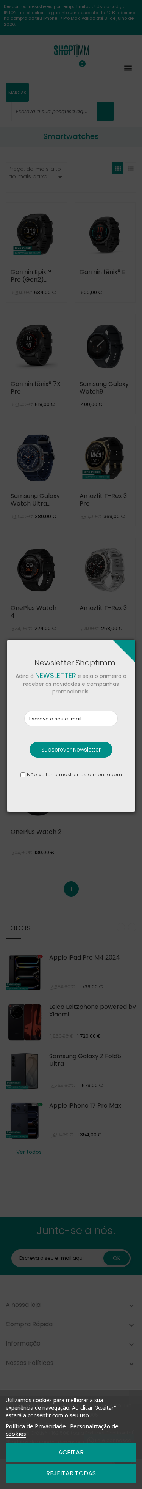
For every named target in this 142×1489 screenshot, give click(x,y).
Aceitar (71, 1452)
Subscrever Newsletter (71, 749)
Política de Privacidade (36, 1426)
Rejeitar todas (71, 1473)
